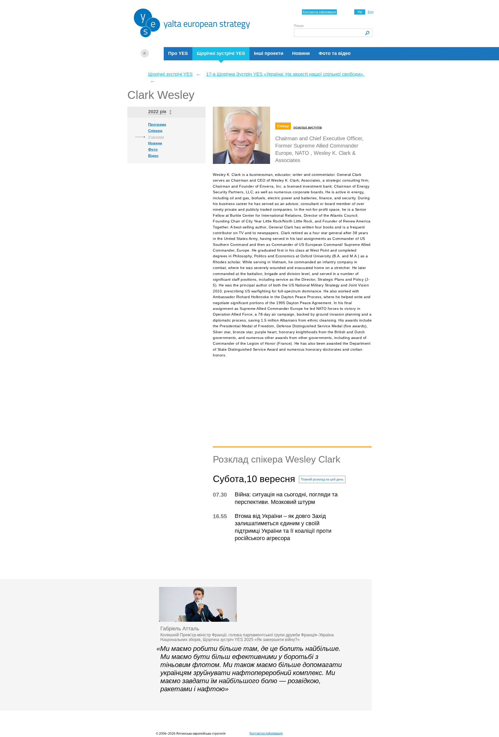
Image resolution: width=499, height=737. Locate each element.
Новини (301, 53)
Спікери (155, 131)
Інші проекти (268, 53)
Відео (153, 155)
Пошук (299, 26)
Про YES (178, 53)
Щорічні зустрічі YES (221, 53)
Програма (157, 124)
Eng (370, 12)
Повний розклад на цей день (322, 479)
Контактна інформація (319, 12)
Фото (153, 149)
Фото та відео (335, 53)
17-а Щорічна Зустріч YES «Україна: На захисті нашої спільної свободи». (285, 74)
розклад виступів (307, 127)
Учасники (156, 137)
